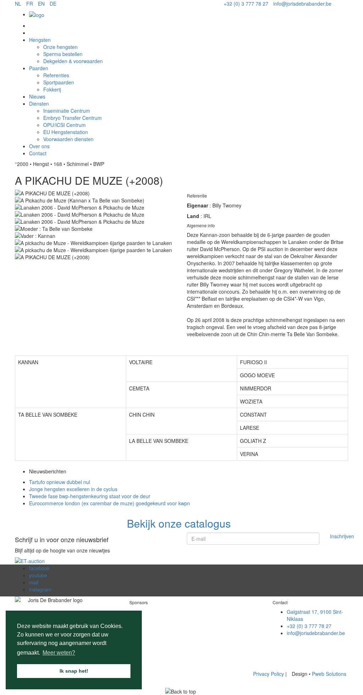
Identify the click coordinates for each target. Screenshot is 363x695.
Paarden (38, 68)
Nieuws (37, 96)
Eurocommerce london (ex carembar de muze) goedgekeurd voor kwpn (109, 503)
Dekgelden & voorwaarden (73, 61)
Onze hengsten (60, 46)
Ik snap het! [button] (74, 671)
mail (33, 582)
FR (29, 3)
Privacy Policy (269, 673)
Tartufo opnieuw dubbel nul (59, 481)
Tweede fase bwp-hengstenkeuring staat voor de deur (89, 496)
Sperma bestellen (63, 53)
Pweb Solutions (329, 673)
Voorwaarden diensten (68, 139)
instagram (40, 589)
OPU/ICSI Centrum (64, 124)
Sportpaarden (58, 82)
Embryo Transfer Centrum (72, 117)
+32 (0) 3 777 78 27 (246, 3)
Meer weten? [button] (59, 653)
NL (18, 3)
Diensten (39, 103)
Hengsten (40, 39)
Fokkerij (52, 89)
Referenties (56, 75)
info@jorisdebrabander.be (302, 3)
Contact (37, 153)
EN (41, 3)
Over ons (39, 146)
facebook (39, 568)
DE (53, 3)
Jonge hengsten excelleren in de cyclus (73, 489)
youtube (38, 575)
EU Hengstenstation (65, 131)
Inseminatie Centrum (66, 110)
